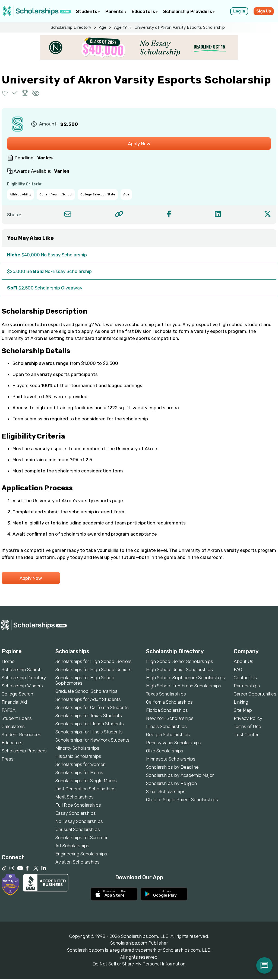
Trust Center (246, 734)
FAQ (238, 669)
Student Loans (17, 718)
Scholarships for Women (80, 764)
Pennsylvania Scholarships (173, 742)
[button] (5, 92)
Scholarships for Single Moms (86, 780)
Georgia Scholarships (168, 734)
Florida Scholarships (167, 710)
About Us (243, 661)
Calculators (13, 726)
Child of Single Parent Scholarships (182, 799)
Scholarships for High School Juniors (93, 669)
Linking (241, 702)
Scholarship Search (22, 669)
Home (8, 661)
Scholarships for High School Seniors (93, 661)
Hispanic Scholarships (78, 756)
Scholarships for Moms (79, 772)
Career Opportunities (255, 694)
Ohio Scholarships (164, 750)
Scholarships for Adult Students (88, 699)
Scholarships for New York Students (92, 740)
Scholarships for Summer (81, 837)
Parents (115, 11)
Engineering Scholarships (81, 853)
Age (102, 27)
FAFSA (8, 710)
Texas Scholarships (166, 694)
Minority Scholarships (77, 748)
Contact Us (245, 677)
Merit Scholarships (74, 797)
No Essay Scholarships (79, 821)
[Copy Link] (119, 214)
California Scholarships (169, 702)
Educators (144, 11)
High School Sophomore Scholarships (185, 677)
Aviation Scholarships (77, 862)
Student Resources (21, 734)
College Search (17, 694)
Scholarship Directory (71, 27)
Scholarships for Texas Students (88, 715)
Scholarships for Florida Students (89, 723)
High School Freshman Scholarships (183, 685)
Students (87, 11)
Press (8, 759)
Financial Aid (14, 702)
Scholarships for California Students (92, 707)
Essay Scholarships (75, 813)
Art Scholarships (72, 845)
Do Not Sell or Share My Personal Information (139, 964)
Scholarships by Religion (171, 783)
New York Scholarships (170, 718)
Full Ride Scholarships (78, 805)
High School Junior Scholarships (179, 669)
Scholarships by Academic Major (180, 775)
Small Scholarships (165, 791)
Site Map (243, 710)
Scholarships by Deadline (172, 767)
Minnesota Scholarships (170, 759)
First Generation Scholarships (85, 788)
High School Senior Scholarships (179, 661)
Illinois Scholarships (166, 726)
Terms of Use (247, 726)
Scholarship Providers (188, 11)
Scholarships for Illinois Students (89, 732)
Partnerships (247, 685)
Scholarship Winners (22, 685)
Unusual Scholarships (77, 829)
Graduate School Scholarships (86, 691)
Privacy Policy (248, 718)
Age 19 (120, 27)
